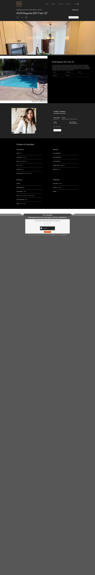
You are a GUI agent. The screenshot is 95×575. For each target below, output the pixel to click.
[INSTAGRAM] (57, 127)
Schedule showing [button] (73, 17)
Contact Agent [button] (57, 130)
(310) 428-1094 (56, 119)
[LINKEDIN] (59, 127)
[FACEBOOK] (54, 127)
